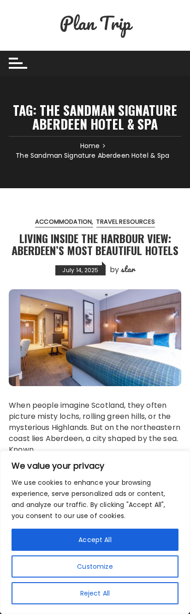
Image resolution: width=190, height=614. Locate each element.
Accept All (95, 539)
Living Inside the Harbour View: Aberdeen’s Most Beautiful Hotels (95, 244)
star (128, 268)
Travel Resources (125, 221)
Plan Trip (95, 22)
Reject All (95, 593)
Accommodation (63, 221)
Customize (95, 566)
